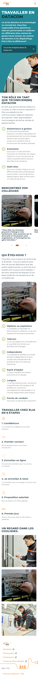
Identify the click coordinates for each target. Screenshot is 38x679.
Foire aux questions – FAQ (13, 674)
